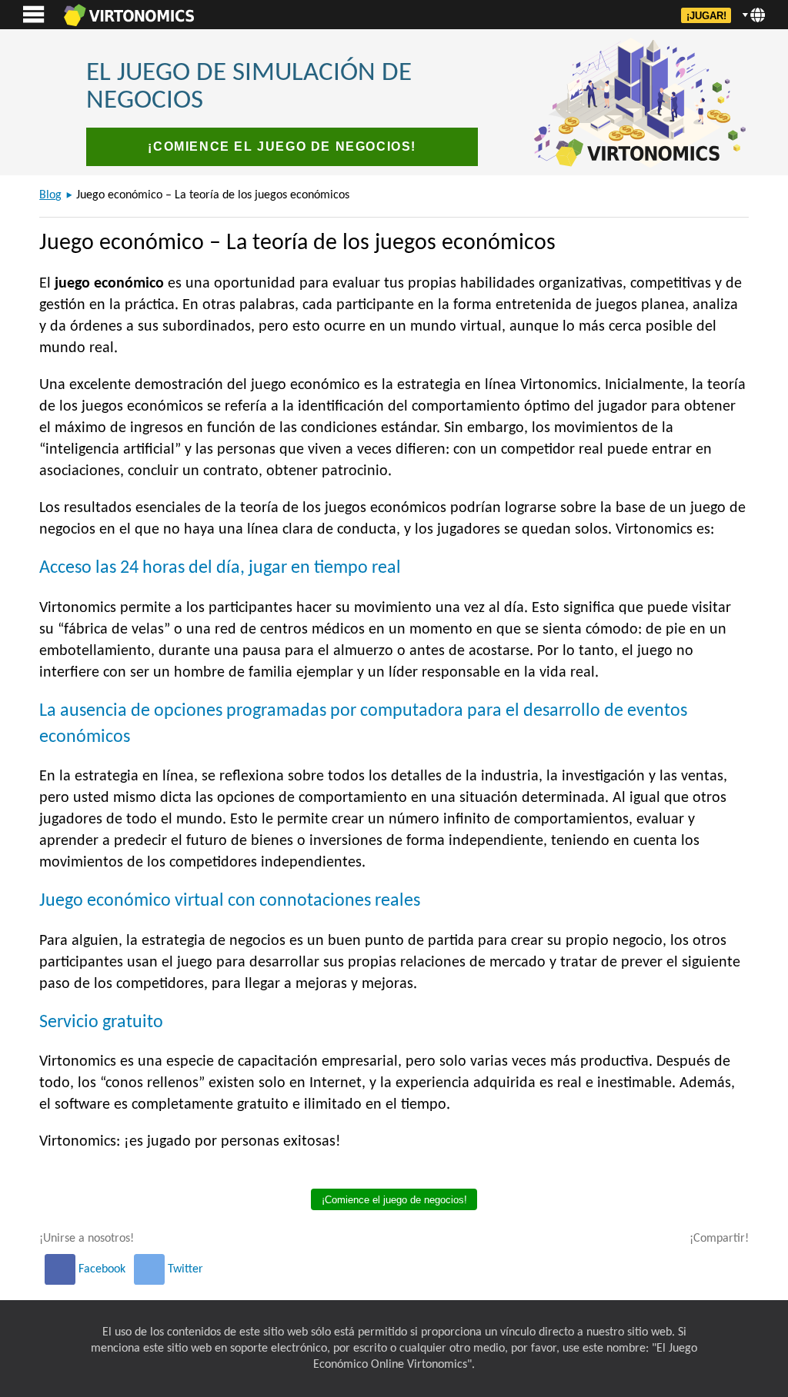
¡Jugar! (706, 16)
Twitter (184, 1269)
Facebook (102, 1269)
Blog (50, 195)
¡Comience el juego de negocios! (282, 146)
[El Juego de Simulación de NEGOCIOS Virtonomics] (128, 14)
